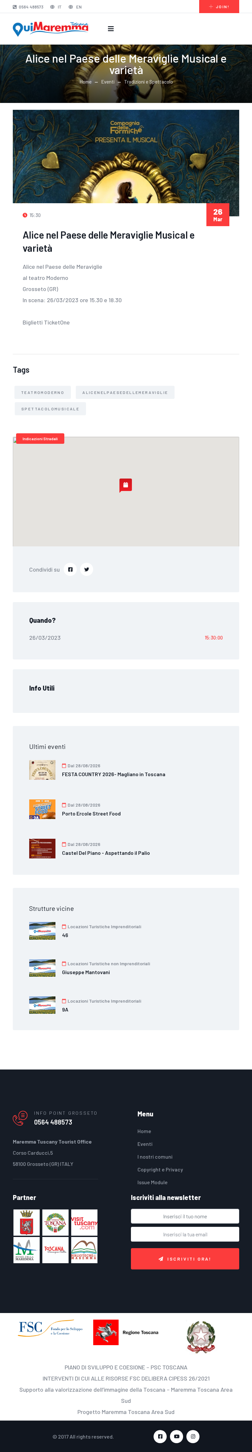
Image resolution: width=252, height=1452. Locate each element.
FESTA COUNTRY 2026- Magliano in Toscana (113, 774)
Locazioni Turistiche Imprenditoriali (104, 926)
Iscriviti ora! (189, 1259)
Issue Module (152, 1182)
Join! (222, 6)
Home (85, 82)
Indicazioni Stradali (40, 438)
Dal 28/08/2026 (83, 765)
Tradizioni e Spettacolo (148, 82)
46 (65, 935)
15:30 (35, 215)
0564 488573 (31, 7)
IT (59, 7)
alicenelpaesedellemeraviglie (125, 392)
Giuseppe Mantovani (86, 972)
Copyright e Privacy (160, 1169)
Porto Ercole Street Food (91, 813)
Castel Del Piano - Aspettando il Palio (106, 853)
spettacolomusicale (50, 408)
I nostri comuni (155, 1156)
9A (65, 1009)
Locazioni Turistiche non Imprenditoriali (108, 963)
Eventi (108, 82)
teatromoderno (42, 392)
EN (78, 7)
